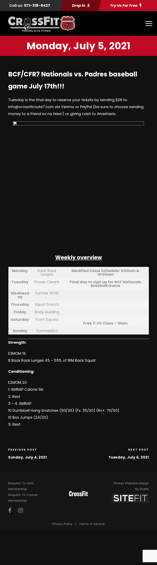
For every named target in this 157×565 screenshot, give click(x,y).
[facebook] (9, 510)
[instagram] (20, 510)
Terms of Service (92, 524)
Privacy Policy (62, 524)
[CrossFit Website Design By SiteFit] (130, 498)
